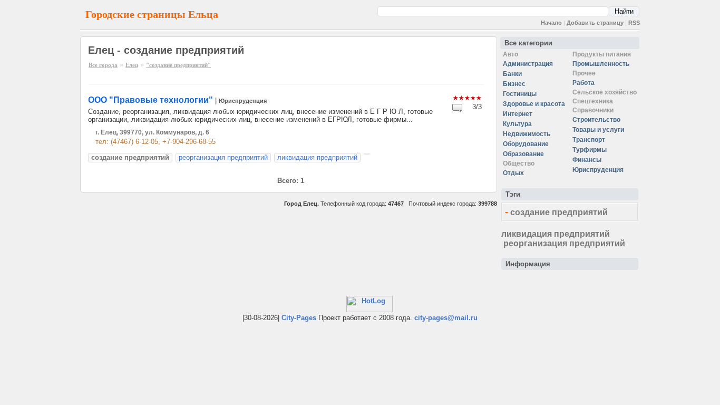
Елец (131, 65)
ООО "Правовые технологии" (150, 99)
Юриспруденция (243, 101)
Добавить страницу (595, 23)
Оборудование (526, 144)
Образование (523, 154)
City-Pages (298, 318)
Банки (512, 74)
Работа (583, 82)
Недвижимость (526, 134)
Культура (517, 124)
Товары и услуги (598, 129)
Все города (103, 65)
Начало (551, 23)
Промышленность (600, 64)
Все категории (528, 43)
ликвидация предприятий (317, 157)
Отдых (513, 173)
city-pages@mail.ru (446, 318)
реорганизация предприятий (223, 157)
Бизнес (514, 84)
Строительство (596, 119)
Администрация (528, 64)
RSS (634, 23)
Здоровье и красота (534, 104)
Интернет (517, 114)
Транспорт (588, 139)
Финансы (586, 159)
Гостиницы (520, 94)
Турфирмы (589, 149)
